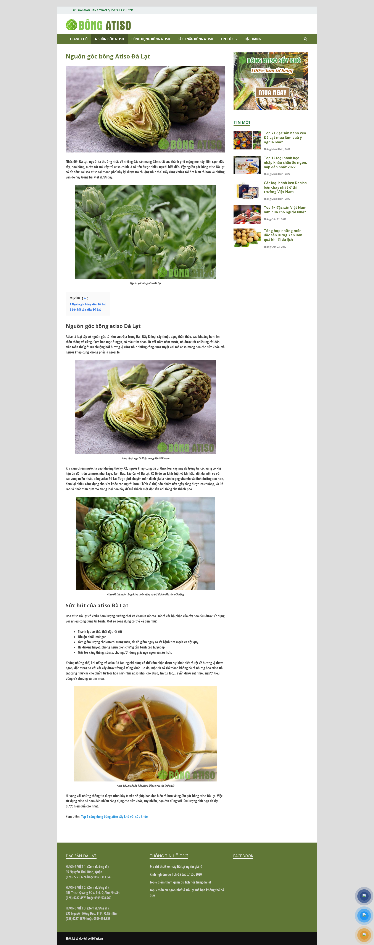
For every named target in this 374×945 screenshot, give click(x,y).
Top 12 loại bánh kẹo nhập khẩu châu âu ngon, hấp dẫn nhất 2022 (285, 162)
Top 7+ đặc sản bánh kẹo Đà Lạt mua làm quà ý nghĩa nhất (285, 137)
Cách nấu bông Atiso (195, 39)
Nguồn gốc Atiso (109, 39)
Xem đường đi (98, 866)
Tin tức (227, 39)
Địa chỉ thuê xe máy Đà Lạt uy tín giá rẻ (176, 866)
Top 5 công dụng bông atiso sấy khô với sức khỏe (114, 816)
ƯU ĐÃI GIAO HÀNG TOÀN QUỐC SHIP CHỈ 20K (103, 10)
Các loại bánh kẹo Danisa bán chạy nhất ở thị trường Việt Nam (285, 187)
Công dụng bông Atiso (150, 39)
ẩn (85, 298)
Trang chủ (78, 39)
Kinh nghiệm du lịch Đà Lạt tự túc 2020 (176, 874)
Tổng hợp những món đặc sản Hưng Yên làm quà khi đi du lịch (283, 235)
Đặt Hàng (253, 39)
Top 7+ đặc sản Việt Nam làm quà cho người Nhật (285, 209)
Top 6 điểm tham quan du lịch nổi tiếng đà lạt (180, 882)
